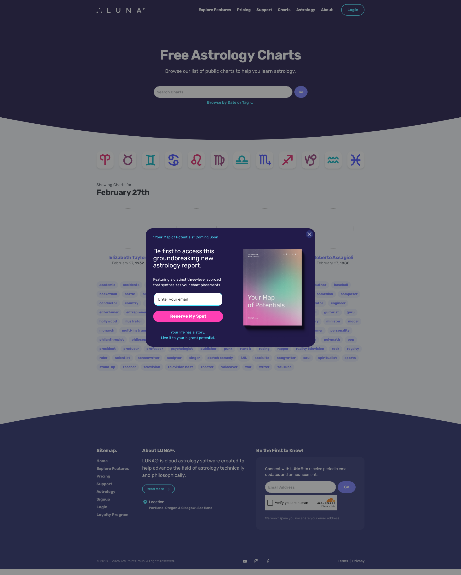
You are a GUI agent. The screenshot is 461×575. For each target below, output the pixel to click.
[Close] (309, 234)
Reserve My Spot (188, 316)
